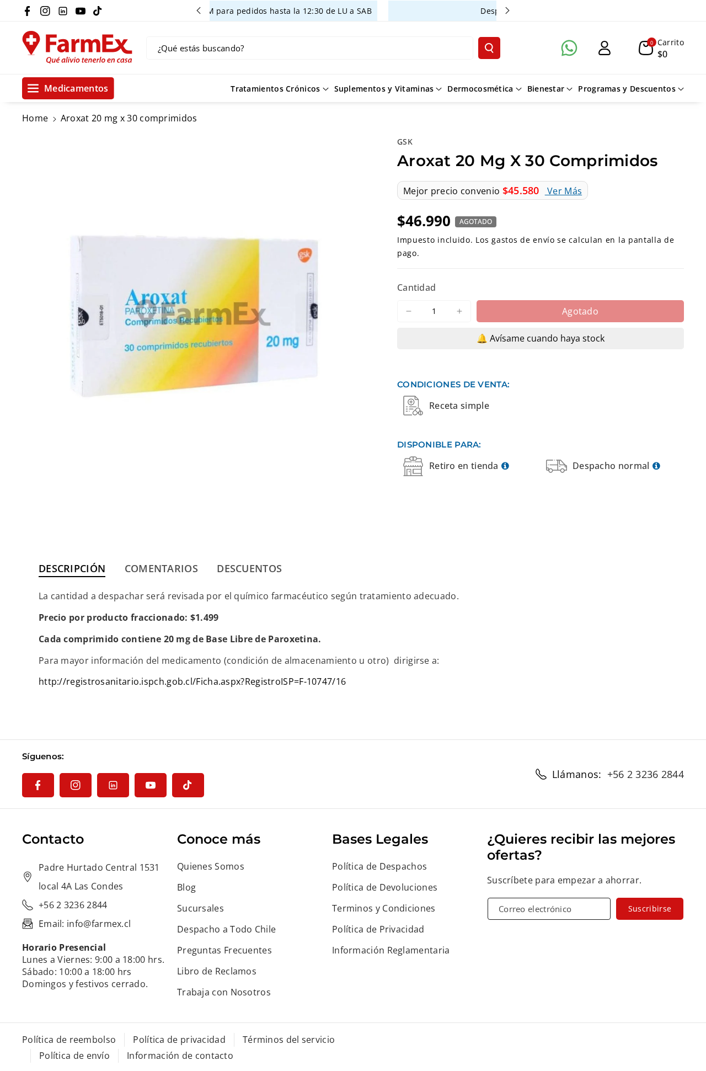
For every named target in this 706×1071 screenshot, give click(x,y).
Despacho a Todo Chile (226, 929)
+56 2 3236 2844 (645, 774)
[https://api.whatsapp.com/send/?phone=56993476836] (569, 48)
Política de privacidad (179, 1039)
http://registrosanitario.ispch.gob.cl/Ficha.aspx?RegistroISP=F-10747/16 (192, 681)
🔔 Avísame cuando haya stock (541, 338)
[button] (661, 48)
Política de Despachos (379, 866)
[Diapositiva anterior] (199, 10)
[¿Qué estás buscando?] (489, 48)
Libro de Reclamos (216, 971)
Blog (186, 887)
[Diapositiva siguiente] (507, 10)
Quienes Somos (210, 866)
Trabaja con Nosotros (224, 992)
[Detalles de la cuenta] (604, 48)
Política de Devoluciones (384, 887)
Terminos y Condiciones (384, 908)
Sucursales (200, 908)
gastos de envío (523, 240)
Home (35, 118)
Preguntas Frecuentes (224, 950)
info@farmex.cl (99, 924)
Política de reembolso (69, 1039)
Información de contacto (180, 1055)
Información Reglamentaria (391, 950)
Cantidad (416, 287)
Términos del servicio (289, 1039)
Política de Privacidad (378, 929)
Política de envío (74, 1055)
